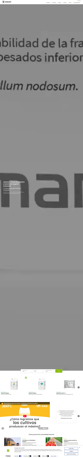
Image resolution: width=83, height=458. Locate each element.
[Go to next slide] (79, 387)
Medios (70, 2)
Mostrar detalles (53, 456)
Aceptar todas (71, 448)
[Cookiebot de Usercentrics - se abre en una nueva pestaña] (8, 456)
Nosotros (64, 2)
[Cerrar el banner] (79, 447)
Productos (48, 2)
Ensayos (59, 2)
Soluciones (54, 2)
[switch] (30, 456)
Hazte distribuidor (77, 2)
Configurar (71, 451)
